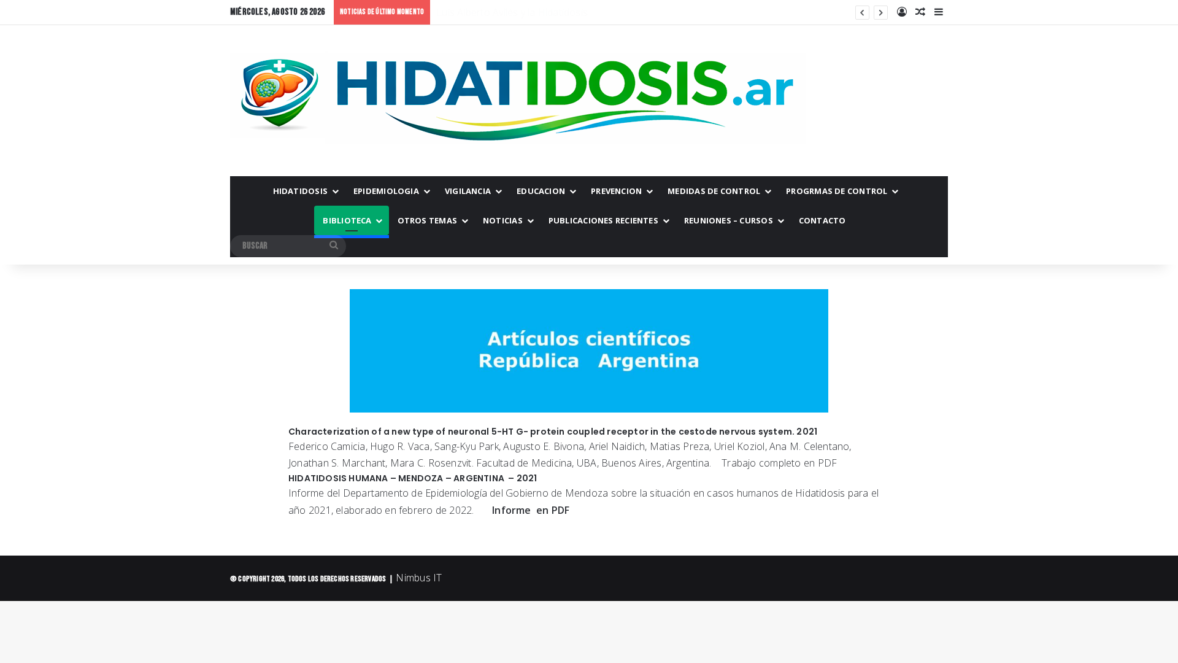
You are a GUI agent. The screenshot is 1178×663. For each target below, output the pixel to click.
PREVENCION (616, 190)
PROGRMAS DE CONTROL (836, 190)
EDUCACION (541, 190)
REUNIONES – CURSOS (728, 220)
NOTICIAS (503, 220)
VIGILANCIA (468, 190)
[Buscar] (333, 246)
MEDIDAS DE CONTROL (714, 190)
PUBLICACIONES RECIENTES (603, 220)
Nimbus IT (419, 577)
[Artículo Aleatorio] (920, 12)
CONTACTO (822, 220)
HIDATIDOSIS (300, 190)
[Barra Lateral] (939, 12)
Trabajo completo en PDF (776, 463)
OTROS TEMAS (427, 220)
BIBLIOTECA (347, 220)
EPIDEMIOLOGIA (386, 190)
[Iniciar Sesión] (902, 12)
